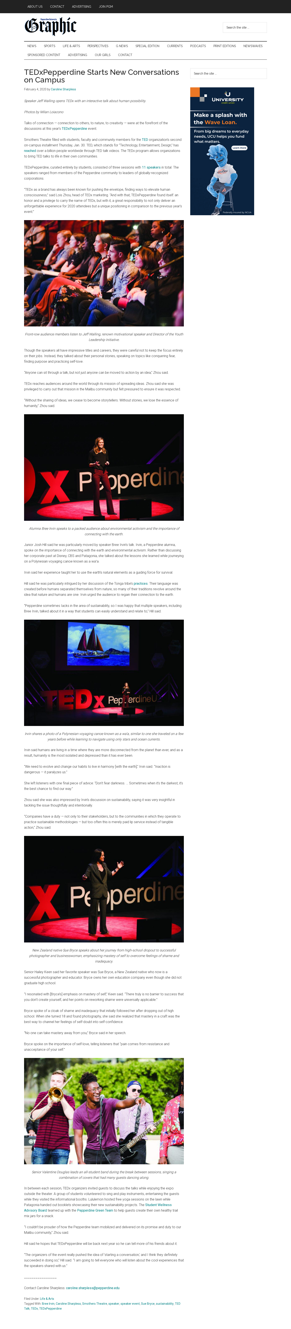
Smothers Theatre (94, 1303)
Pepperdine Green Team (95, 1210)
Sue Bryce (148, 1303)
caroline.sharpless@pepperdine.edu (93, 1288)
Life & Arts (47, 1298)
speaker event (130, 1303)
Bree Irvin (48, 1303)
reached (30, 151)
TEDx (34, 1308)
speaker (113, 1303)
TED (145, 140)
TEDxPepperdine (74, 129)
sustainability (165, 1303)
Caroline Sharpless (68, 1303)
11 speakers (151, 167)
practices (141, 584)
